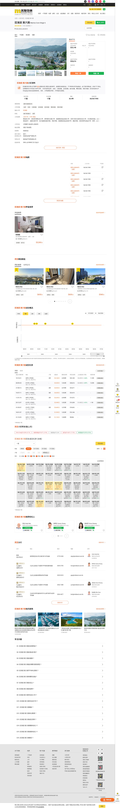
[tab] (18, 213)
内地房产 (28, 4)
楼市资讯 (67, 759)
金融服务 (40, 4)
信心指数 (54, 757)
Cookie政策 (40, 807)
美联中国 (85, 762)
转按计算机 (42, 771)
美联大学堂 (85, 782)
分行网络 (42, 759)
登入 (85, 4)
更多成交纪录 (100, 365)
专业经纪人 (42, 757)
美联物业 (85, 755)
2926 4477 (60, 594)
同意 (102, 806)
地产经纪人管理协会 (70, 768)
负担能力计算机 (44, 768)
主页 (16, 18)
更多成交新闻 (100, 609)
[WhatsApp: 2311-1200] (104, 1)
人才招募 (17, 762)
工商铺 (22, 4)
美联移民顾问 (86, 768)
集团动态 (17, 759)
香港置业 (85, 775)
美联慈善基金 (68, 764)
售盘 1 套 (78, 73)
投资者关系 (17, 757)
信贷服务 (59, 4)
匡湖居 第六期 (29, 18)
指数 (53, 755)
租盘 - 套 (96, 73)
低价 (28, 764)
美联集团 (17, 4)
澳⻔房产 (34, 4)
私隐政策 (96, 797)
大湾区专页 (67, 757)
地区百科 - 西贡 (60, 147)
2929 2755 (60, 566)
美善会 (66, 766)
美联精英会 (67, 762)
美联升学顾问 (86, 771)
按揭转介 (53, 4)
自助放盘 (42, 755)
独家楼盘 (29, 768)
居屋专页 (29, 773)
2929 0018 (60, 575)
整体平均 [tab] (72, 39)
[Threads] (98, 749)
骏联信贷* (85, 784)
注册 (89, 4)
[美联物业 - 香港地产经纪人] (23, 12)
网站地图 (17, 764)
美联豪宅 (29, 766)
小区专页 (21, 18)
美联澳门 (85, 764)
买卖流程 (29, 775)
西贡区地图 (60, 200)
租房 (28, 771)
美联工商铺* (86, 759)
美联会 (65, 4)
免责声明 (91, 797)
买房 (28, 757)
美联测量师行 (86, 773)
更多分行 (101, 542)
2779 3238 (60, 556)
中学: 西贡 (33, 117)
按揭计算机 (42, 766)
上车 (28, 759)
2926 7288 (60, 585)
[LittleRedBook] (100, 767)
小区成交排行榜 (56, 766)
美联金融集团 (86, 766)
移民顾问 (47, 4)
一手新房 (29, 755)
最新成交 (54, 759)
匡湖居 (25, 110)
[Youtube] (102, 753)
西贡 (38, 86)
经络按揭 (85, 778)
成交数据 (54, 764)
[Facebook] (98, 753)
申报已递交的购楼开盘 (70, 771)
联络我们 (42, 764)
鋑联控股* (85, 757)
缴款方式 (42, 773)
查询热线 (42, 762)
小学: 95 (25, 117)
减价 (28, 762)
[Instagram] (102, 749)
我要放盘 (108, 800)
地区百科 (54, 768)
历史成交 (89, 22)
